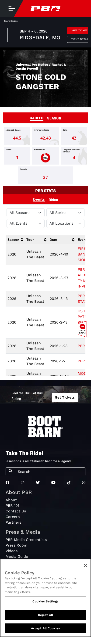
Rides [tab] (53, 199)
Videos (12, 551)
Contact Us (16, 511)
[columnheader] (15, 239)
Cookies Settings (45, 601)
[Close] (85, 565)
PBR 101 (12, 505)
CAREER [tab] (36, 117)
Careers (13, 517)
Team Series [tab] (11, 21)
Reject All (45, 615)
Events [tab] (39, 199)
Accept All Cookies (45, 628)
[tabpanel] (45, 156)
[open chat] (83, 329)
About (11, 500)
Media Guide (17, 556)
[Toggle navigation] (11, 8)
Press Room (16, 545)
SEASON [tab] (54, 117)
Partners (13, 522)
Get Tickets (65, 397)
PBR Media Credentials (26, 539)
